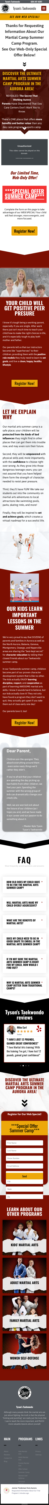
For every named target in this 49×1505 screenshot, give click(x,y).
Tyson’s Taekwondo (24, 1407)
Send (24, 1176)
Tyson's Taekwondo (24, 8)
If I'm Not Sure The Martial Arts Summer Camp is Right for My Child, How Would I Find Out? (23, 963)
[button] (43, 8)
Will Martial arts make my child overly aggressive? (22, 904)
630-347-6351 (36, 1)
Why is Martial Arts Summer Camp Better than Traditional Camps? (24, 985)
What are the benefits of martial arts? (21, 921)
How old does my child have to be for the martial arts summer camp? (23, 885)
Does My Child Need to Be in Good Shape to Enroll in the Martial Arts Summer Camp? (23, 941)
